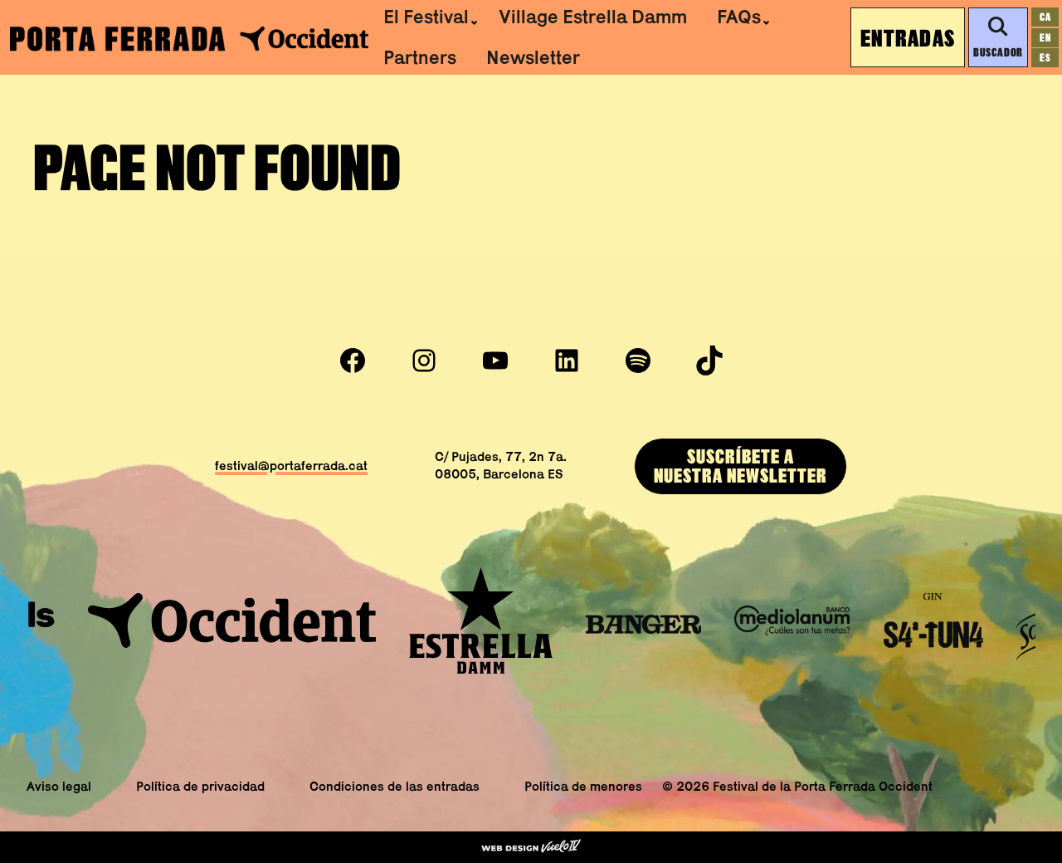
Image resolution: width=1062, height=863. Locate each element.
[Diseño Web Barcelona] (531, 847)
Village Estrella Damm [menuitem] (593, 16)
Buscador (997, 52)
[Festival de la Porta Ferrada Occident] (189, 38)
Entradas (907, 37)
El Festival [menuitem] (426, 16)
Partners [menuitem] (419, 57)
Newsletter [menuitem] (533, 57)
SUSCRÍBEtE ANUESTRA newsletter (740, 466)
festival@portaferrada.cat (291, 465)
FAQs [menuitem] (739, 16)
